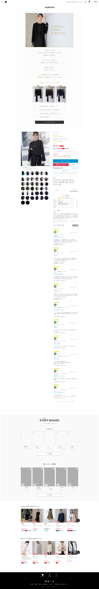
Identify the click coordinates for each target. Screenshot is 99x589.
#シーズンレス (71, 182)
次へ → (73, 401)
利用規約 (35, 584)
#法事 (60, 184)
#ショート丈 (55, 182)
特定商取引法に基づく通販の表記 (60, 584)
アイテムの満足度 (65, 195)
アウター (28, 11)
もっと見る (49, 453)
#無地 (67, 182)
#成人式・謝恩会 (62, 182)
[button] (48, 149)
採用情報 (39, 584)
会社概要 (31, 584)
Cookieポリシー (51, 584)
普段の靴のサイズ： (57, 244)
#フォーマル (55, 184)
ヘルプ (67, 584)
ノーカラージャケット (34, 11)
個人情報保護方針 (44, 584)
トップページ (23, 11)
